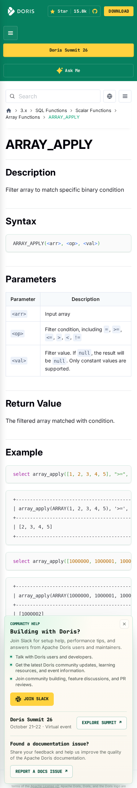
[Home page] (9, 110)
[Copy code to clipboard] (123, 243)
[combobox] (53, 96)
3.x (23, 110)
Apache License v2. (45, 786)
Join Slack (36, 699)
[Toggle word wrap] (110, 474)
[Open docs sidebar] (125, 96)
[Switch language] (109, 96)
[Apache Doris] (21, 11)
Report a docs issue (41, 771)
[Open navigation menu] (11, 33)
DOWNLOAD (119, 11)
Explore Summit (102, 722)
